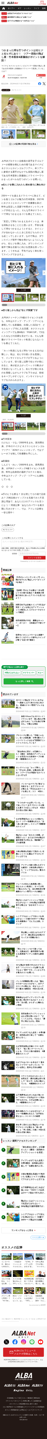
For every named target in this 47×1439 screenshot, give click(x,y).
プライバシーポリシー (13, 1401)
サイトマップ (37, 1410)
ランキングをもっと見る (22, 1230)
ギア (19, 8)
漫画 (44, 8)
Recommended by (34, 1305)
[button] (23, 706)
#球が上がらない (12, 673)
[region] (23, 8)
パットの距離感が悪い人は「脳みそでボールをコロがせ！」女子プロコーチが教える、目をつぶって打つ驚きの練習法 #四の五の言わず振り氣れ (30, 986)
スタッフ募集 (26, 1398)
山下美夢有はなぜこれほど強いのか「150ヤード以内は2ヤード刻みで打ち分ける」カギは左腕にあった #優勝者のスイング (33, 1192)
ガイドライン (13, 1404)
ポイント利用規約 (11, 1410)
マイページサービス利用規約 (34, 1407)
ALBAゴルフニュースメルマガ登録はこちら (25, 1352)
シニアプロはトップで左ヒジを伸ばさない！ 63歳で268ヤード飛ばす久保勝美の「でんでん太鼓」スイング (33, 1219)
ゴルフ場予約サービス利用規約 (13, 1407)
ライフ (36, 8)
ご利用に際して (27, 1401)
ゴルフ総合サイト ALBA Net (10, 1319)
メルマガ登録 (42, 4)
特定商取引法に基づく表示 (29, 1404)
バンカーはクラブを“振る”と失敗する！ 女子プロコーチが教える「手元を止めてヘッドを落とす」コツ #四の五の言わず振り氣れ (33, 789)
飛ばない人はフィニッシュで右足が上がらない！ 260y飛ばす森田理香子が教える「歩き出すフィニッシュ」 (33, 1206)
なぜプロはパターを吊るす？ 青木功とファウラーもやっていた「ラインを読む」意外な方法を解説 (30, 1064)
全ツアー (11, 8)
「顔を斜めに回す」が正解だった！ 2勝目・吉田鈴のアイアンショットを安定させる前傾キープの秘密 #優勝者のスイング (33, 1152)
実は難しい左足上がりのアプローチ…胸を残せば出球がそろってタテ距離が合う (33, 934)
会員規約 (37, 1401)
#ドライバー (16, 90)
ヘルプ (29, 1410)
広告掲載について (13, 1398)
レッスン (27, 8)
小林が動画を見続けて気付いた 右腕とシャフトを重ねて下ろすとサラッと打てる (30, 853)
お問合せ (23, 1410)
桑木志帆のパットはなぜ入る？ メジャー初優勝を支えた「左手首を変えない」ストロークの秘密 (30, 1113)
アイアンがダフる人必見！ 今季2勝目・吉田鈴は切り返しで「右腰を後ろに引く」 (30, 1035)
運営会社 (37, 1398)
